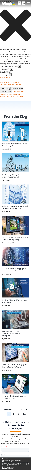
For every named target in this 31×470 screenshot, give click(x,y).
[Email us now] (23, 3)
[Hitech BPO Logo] (9, 2)
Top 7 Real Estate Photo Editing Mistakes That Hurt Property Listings (15, 238)
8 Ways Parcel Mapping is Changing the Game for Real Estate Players (14, 366)
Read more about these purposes (10, 85)
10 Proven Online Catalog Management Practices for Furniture (14, 397)
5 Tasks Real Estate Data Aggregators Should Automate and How (14, 270)
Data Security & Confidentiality (10, 94)
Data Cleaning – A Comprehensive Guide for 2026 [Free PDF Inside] (14, 176)
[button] (15, 25)
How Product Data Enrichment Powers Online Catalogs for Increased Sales (14, 145)
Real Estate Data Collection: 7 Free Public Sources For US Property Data (15, 207)
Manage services (5, 80)
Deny (8, 89)
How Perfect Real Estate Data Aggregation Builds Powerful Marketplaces (11, 333)
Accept (3, 89)
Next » (25, 414)
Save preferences (6, 91)
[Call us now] (19, 3)
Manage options (5, 77)
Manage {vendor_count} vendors (10, 82)
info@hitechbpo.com (7, 468)
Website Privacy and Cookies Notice (11, 96)
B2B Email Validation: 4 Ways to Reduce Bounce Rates (14, 301)
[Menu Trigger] (28, 3)
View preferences (17, 89)
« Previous (8, 409)
